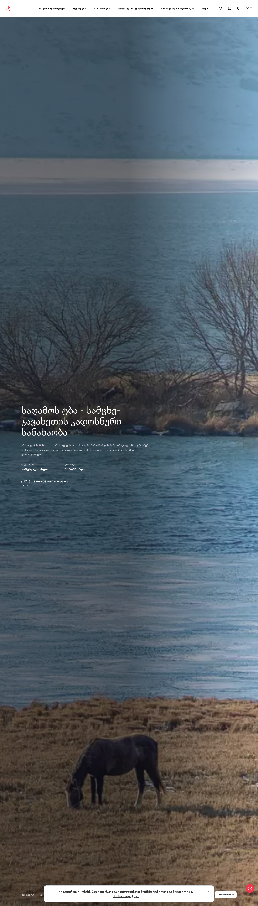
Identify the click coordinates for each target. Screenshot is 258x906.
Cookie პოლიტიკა (126, 896)
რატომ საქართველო (52, 8)
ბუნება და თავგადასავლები (136, 8)
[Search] (220, 8)
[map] (230, 8)
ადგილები (79, 8)
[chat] (250, 888)
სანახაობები (102, 8)
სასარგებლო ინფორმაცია (177, 8)
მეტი (205, 8)
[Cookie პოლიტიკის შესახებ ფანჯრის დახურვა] (208, 892)
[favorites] (239, 8)
